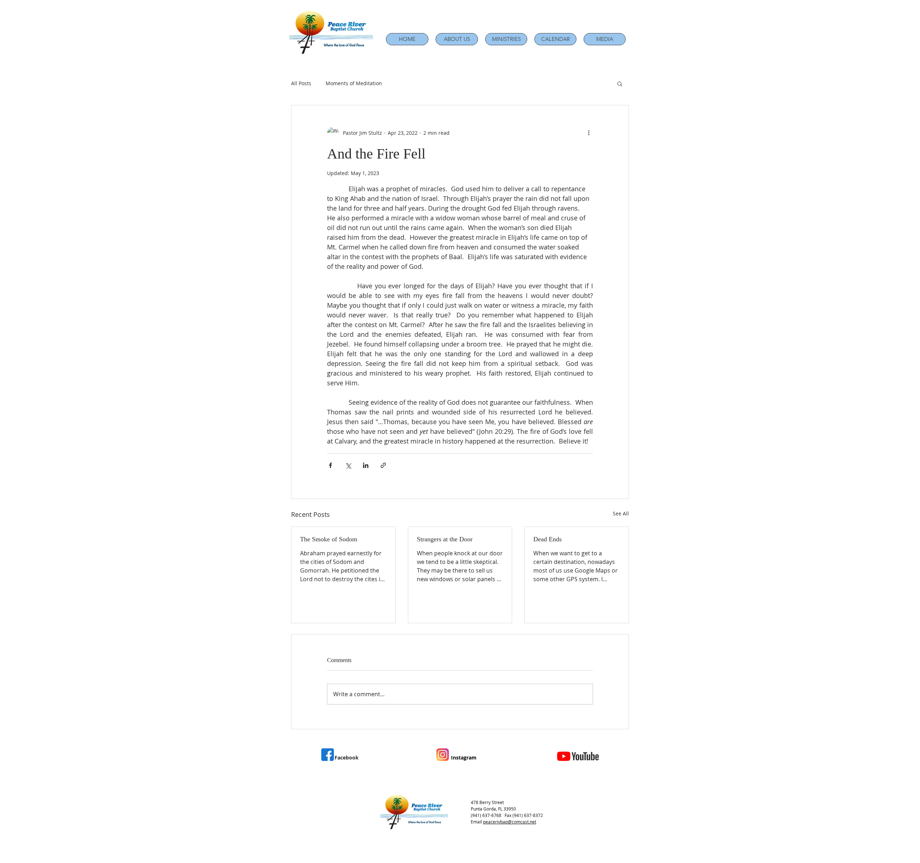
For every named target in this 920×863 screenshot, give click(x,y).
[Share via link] (383, 465)
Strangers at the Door (445, 539)
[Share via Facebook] (330, 465)
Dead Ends (547, 539)
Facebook (347, 757)
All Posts (301, 83)
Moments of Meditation (354, 83)
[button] (457, 39)
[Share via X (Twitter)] (348, 465)
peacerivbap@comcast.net (509, 822)
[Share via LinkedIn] (365, 465)
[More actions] (588, 132)
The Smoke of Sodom (328, 539)
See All (621, 513)
